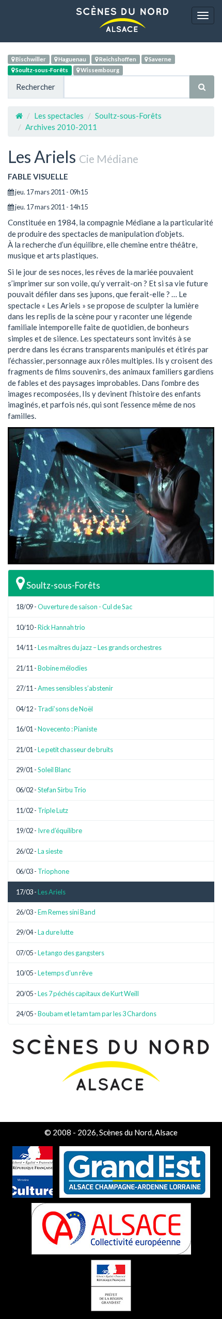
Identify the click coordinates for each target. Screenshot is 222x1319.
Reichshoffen (117, 59)
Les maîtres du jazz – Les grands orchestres (100, 647)
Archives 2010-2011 (61, 127)
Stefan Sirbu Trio (62, 790)
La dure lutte (55, 932)
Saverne (159, 59)
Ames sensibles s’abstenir (75, 688)
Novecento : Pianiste (67, 729)
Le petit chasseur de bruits (75, 749)
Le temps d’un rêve (65, 973)
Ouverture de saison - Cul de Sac (85, 606)
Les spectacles (59, 115)
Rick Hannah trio (61, 627)
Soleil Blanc (54, 770)
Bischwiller (30, 59)
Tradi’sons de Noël (65, 709)
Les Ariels (52, 892)
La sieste (50, 851)
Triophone (53, 871)
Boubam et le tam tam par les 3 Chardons (97, 1013)
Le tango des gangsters (71, 953)
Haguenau (71, 59)
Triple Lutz (53, 810)
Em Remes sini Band (67, 912)
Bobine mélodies (62, 668)
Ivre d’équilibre (60, 830)
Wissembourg (99, 70)
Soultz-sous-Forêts (41, 70)
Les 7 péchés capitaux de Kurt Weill (88, 993)
